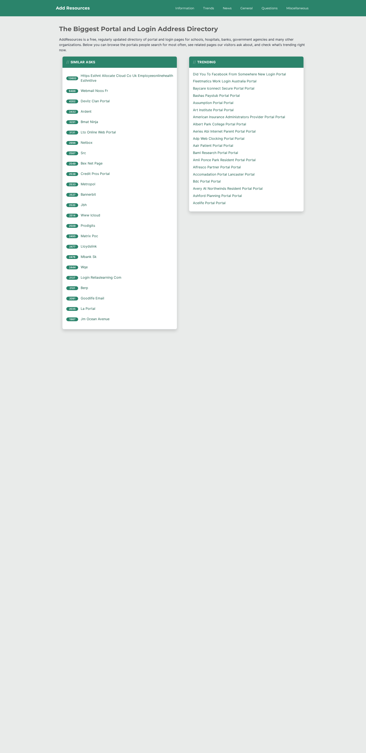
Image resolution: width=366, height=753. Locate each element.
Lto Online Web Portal (98, 132)
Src (83, 153)
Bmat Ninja (89, 122)
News (227, 8)
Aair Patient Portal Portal (213, 145)
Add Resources (73, 8)
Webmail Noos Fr (94, 91)
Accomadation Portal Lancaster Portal (224, 174)
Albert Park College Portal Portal (219, 124)
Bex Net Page (92, 163)
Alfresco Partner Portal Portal (217, 167)
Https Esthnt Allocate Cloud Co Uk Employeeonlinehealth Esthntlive (127, 78)
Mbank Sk (89, 257)
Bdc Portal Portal (207, 181)
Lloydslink (89, 246)
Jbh (84, 205)
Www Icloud (90, 215)
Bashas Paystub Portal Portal (216, 95)
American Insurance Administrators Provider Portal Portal (239, 117)
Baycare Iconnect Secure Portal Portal (223, 88)
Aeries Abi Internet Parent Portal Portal (224, 131)
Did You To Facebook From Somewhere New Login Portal (239, 74)
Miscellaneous (297, 8)
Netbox (87, 142)
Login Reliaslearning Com (101, 277)
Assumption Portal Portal (213, 103)
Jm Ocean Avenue (95, 319)
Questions (269, 8)
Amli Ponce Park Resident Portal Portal (224, 160)
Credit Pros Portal (95, 174)
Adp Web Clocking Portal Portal (218, 138)
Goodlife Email (92, 298)
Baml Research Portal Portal (215, 153)
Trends (208, 8)
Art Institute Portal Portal (213, 110)
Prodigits (88, 225)
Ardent (86, 111)
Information (184, 8)
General (246, 8)
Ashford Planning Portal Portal (217, 196)
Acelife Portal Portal (209, 203)
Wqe (84, 267)
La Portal (88, 308)
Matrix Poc (89, 236)
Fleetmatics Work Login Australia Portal (224, 81)
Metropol (88, 184)
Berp (84, 288)
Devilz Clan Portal (95, 101)
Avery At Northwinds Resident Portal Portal (228, 188)
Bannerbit (88, 194)
